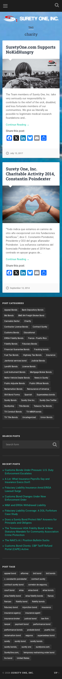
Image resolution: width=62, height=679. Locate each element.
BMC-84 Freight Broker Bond (31, 315)
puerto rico (49, 630)
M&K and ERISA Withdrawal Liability (25, 505)
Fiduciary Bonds (29, 344)
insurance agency (12, 613)
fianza (51, 596)
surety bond (20, 641)
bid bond (37, 573)
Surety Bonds (10, 400)
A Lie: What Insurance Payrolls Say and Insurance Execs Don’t (27, 480)
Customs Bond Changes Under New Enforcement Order (25, 498)
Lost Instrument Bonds (14, 372)
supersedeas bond (46, 635)
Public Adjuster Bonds (14, 383)
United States (23, 658)
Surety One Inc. (28, 400)
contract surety (38, 579)
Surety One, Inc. (22, 672)
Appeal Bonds (10, 310)
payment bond (22, 624)
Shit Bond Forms (12, 394)
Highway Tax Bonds (32, 355)
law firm (45, 618)
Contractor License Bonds (16, 327)
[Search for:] (30, 444)
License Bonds (28, 366)
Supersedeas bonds (46, 394)
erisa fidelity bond (12, 596)
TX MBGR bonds (33, 412)
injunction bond (29, 607)
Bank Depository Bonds (32, 310)
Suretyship (9, 406)
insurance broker (12, 618)
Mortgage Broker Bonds (41, 372)
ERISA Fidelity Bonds (13, 338)
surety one (26, 647)
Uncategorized (29, 417)
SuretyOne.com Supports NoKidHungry (30, 49)
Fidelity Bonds (10, 344)
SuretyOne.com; (11, 652)
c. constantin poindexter (15, 579)
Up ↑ (57, 672)
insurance (46, 607)
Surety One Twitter (48, 400)
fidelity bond (21, 601)
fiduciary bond (11, 607)
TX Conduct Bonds (13, 412)
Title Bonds (24, 406)
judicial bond (30, 618)
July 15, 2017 (16, 153)
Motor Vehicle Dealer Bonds (17, 378)
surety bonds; (10, 647)
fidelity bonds (38, 601)
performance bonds (13, 630)
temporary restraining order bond (39, 652)
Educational (29, 332)
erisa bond (33, 590)
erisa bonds (48, 590)
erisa (21, 590)
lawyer (7, 624)
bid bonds (50, 573)
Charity (27, 321)
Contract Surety (40, 327)
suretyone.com (43, 647)
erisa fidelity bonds (34, 596)
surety (7, 641)
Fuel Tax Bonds (11, 355)
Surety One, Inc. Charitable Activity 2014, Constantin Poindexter (30, 173)
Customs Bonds (11, 332)
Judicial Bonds (38, 361)
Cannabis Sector (12, 321)
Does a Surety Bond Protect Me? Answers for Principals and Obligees (31, 521)
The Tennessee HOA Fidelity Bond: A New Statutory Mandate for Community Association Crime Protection (32, 532)
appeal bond (10, 573)
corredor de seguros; (37, 584)
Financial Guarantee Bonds (16, 349)
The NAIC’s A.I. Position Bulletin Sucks (27, 540)
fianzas (7, 601)
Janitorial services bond (15, 361)
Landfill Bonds (11, 366)
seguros (29, 635)
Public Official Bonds (39, 383)
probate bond (33, 630)
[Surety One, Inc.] (30, 19)
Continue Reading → (17, 124)
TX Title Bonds (11, 417)
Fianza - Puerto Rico (37, 338)
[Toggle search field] (57, 5)
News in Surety (41, 378)
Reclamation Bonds (13, 389)
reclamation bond (12, 635)
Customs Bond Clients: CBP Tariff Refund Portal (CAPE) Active (28, 547)
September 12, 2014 (20, 288)
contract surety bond (14, 584)
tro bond (8, 658)
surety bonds (36, 641)
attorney (24, 573)
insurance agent (32, 613)
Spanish (28, 394)
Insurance (50, 355)
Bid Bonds (9, 315)
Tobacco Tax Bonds (43, 406)
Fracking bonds (41, 349)
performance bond (41, 624)
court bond (9, 590)
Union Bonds (46, 417)
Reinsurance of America (38, 389)
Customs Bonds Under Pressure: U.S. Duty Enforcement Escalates (29, 472)
